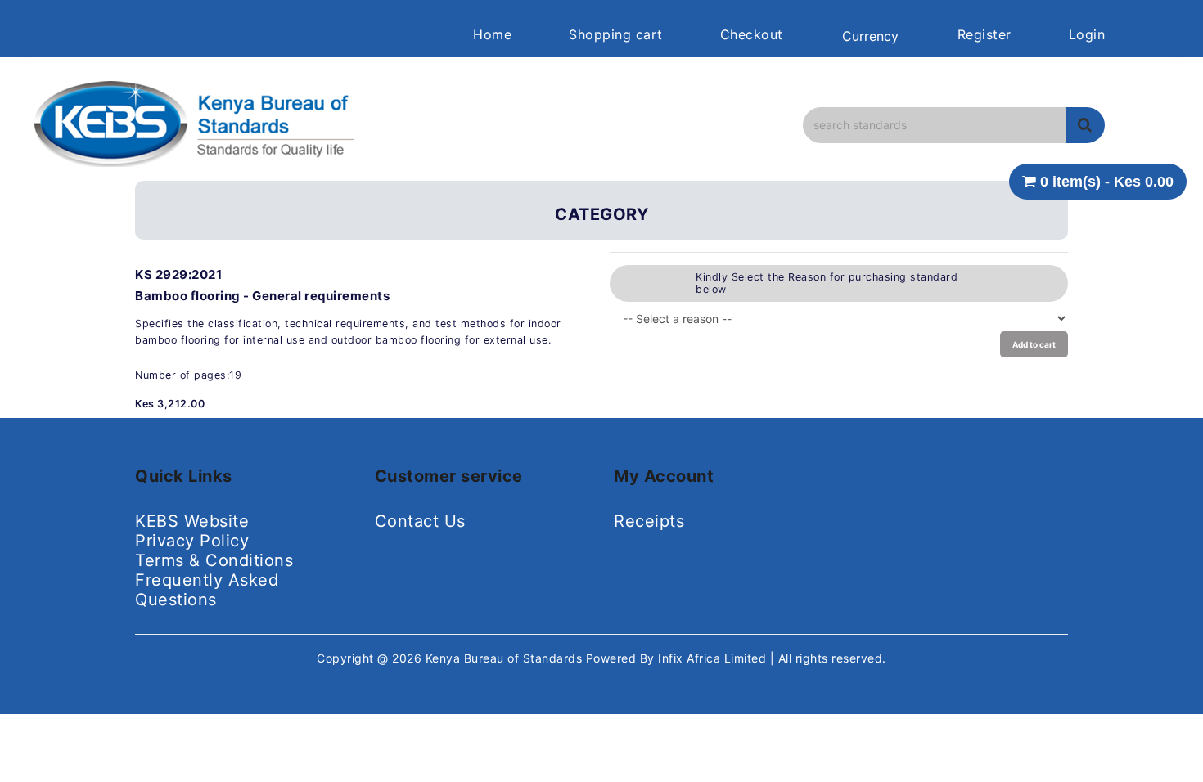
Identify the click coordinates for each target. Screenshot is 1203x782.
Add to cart (1034, 344)
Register (984, 34)
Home (492, 34)
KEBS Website (192, 521)
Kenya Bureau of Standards (506, 658)
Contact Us (420, 521)
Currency (870, 36)
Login (1087, 34)
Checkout (751, 34)
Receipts (649, 521)
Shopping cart (616, 34)
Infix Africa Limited (714, 658)
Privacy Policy (192, 541)
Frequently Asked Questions (206, 589)
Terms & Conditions (214, 560)
